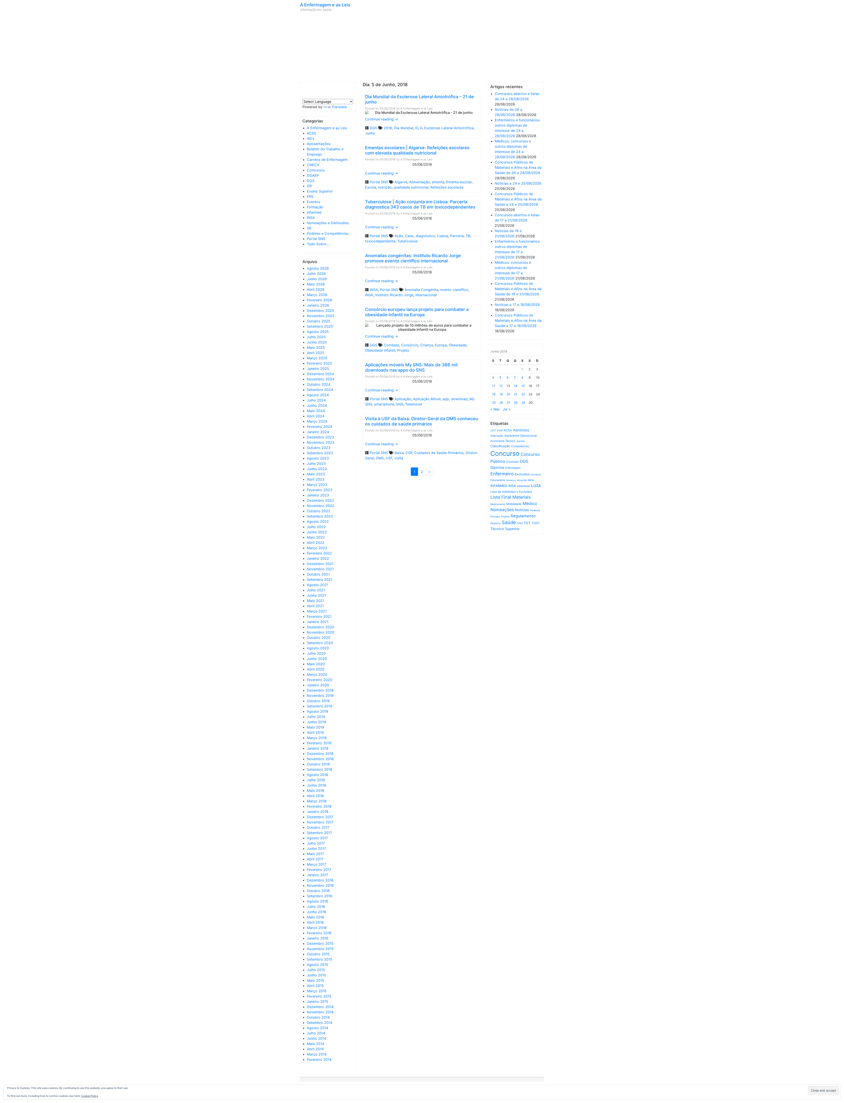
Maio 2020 (316, 664)
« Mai (494, 409)
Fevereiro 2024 (319, 426)
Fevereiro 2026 (319, 300)
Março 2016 (317, 927)
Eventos (313, 202)
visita (398, 458)
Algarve (401, 182)
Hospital (522, 480)
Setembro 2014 (319, 1022)
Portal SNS (316, 238)
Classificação (500, 446)
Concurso (505, 453)
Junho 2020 (317, 658)
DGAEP (313, 175)
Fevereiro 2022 (319, 553)
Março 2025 (317, 358)
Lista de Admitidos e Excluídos (511, 491)
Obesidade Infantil (380, 350)
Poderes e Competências (328, 233)
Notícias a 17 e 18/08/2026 (517, 304)
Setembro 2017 (319, 832)
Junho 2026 (317, 279)
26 (501, 402)
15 (523, 386)
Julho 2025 (316, 337)
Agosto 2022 (318, 521)
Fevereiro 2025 (319, 363)
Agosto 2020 (318, 648)
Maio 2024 (316, 411)
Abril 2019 (315, 732)
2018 (388, 128)
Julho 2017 (316, 843)
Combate (391, 345)
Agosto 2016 (317, 901)
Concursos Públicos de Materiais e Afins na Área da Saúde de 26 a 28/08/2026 (518, 167)
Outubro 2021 (318, 574)
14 (515, 386)
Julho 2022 (316, 527)
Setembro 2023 (320, 453)
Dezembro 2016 (320, 880)
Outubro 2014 (318, 1017)
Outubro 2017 (318, 827)
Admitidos (521, 430)
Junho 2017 (316, 848)
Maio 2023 (316, 474)
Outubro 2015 (318, 954)
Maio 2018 (315, 790)
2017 (493, 430)
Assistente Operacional (520, 435)
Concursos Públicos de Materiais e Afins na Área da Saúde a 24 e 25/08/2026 (518, 199)
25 (494, 402)
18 (494, 394)
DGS (310, 180)
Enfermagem (512, 467)
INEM (531, 480)
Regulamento (523, 516)
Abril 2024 (315, 416)
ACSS (311, 133)
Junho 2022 (317, 532)
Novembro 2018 (320, 759)
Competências (520, 446)
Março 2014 (317, 1054)
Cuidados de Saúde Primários (439, 453)
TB (468, 236)
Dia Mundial (403, 128)
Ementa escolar (459, 182)
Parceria (457, 236)
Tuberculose (407, 241)
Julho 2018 (316, 780)
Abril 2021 (315, 606)
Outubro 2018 (318, 764)
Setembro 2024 (320, 389)
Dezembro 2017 (320, 817)
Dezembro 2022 (320, 500)
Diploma (497, 467)
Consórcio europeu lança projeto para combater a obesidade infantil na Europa (417, 312)
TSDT (536, 523)
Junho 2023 (317, 469)
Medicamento (497, 504)
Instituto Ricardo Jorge (394, 295)
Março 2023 (317, 484)
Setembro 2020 (320, 643)
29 (523, 402)
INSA (311, 217)
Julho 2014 (316, 1033)
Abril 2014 (315, 1049)
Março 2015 (317, 991)
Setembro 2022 (320, 516)
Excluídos (522, 474)
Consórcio (409, 345)
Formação (315, 207)
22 (523, 394)
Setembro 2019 (319, 706)
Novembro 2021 (320, 569)
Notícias (522, 510)
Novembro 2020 (320, 632)
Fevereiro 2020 (319, 680)
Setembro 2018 (319, 769)
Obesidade (458, 345)
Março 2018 (317, 801)
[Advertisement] (422, 47)
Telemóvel (413, 404)
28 (516, 402)
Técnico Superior (505, 529)
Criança (426, 345)
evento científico (454, 289)
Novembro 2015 (320, 949)
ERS (310, 196)
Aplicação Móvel (427, 399)
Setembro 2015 (319, 959)
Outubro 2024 (318, 384)
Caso (409, 236)
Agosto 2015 (317, 964)
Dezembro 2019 (320, 690)
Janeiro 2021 (317, 622)
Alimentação (419, 182)
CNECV (313, 165)
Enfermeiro (502, 473)
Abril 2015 (315, 985)
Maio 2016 (315, 917)
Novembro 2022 (320, 505)
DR (309, 186)
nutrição (385, 187)
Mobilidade (514, 504)
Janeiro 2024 (318, 432)
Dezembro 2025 (320, 310)
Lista (536, 485)
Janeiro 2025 (318, 368)
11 (493, 386)
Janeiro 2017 (317, 875)
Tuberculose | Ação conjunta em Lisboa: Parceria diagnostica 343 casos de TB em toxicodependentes (420, 204)
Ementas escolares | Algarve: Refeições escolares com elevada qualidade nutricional (417, 150)
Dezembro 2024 (320, 374)
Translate (339, 107)
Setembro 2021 (319, 579)
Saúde (509, 522)
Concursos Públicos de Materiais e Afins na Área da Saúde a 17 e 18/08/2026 (518, 320)
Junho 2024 (317, 405)
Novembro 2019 (320, 695)
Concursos (316, 170)
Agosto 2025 (318, 331)
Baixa (399, 453)
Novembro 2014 (320, 1012)
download (459, 399)
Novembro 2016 (320, 885)
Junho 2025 (317, 342)
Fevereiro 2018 (319, 806)
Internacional (426, 295)
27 (508, 402)
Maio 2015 (315, 980)
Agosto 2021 (317, 585)
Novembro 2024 (320, 379)
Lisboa (442, 236)
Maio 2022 (316, 537)
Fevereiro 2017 (319, 869)
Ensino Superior (320, 191)
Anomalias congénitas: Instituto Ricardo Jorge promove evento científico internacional (413, 258)
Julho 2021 (316, 590)
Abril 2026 (315, 289)
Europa (441, 345)
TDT (527, 523)
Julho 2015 (316, 970)
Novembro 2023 (320, 442)
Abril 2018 (315, 796)
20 (508, 394)
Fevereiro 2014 (319, 1059)
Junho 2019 (316, 722)
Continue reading (381, 119)
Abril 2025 (315, 353)
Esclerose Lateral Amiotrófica (448, 128)
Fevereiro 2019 (319, 743)
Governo (511, 480)
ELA (418, 128)
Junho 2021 (316, 595)
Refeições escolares (447, 187)
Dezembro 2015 (320, 943)
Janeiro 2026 (318, 305)
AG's (310, 138)
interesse (523, 486)
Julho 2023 (316, 463)
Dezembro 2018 (320, 753)
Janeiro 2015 (317, 1001)
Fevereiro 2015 (319, 996)
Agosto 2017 (317, 838)
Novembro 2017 (320, 822)
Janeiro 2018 (317, 811)
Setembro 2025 (320, 326)
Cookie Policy (89, 1096)
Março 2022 (317, 548)
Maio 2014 (315, 1043)
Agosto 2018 (317, 774)
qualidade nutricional (411, 187)
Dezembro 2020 (320, 627)
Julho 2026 (316, 273)
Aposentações (319, 144)
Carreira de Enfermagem (327, 159)
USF (389, 458)
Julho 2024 (316, 400)
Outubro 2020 (318, 637)
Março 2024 (317, 421)
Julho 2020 (316, 653)
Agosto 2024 (318, 395)
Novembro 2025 (320, 316)
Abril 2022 (315, 542)
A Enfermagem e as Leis (325, 4)
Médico (530, 503)
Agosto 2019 (317, 711)
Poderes (535, 510)
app (446, 399)
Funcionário (497, 480)
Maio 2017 (315, 854)
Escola (370, 187)
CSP (409, 453)
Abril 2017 (315, 859)
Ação (399, 236)
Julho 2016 (316, 906)
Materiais (521, 497)
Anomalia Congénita (421, 289)
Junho (370, 133)
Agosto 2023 (318, 458)
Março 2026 (317, 295)
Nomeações (502, 509)
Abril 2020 (315, 669)
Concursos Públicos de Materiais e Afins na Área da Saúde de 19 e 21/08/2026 (518, 288)
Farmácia (536, 474)
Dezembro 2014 (320, 1007)
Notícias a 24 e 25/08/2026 (518, 183)
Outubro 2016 (318, 891)
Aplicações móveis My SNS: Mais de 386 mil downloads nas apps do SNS (411, 367)
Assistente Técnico (502, 441)
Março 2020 (317, 674)
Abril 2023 (315, 479)
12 (501, 386)
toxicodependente (380, 241)
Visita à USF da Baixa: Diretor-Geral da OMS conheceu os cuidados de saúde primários (421, 421)
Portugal (495, 516)
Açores (521, 441)
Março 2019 (317, 738)
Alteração (496, 435)
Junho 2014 (316, 1038)
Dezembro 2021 (320, 563)
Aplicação (403, 399)
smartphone (384, 404)
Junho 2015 (316, 975)
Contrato (512, 461)
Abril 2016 (315, 922)
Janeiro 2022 (318, 558)
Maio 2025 (316, 347)
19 (501, 394)
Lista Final (500, 497)
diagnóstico (425, 236)
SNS (399, 404)
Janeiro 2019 (317, 748)
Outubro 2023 (318, 447)
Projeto (403, 350)
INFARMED (498, 486)
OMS (380, 458)
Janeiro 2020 (318, 685)
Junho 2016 (316, 912)
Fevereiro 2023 (319, 490)
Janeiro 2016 (317, 938)
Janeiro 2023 (318, 495)
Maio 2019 (315, 727)
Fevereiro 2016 (319, 933)
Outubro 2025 (318, 321)
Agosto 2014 (317, 1028)
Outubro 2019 (318, 701)
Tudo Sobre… (318, 244)
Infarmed (314, 212)
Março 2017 (316, 864)
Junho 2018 (316, 785)
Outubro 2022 (318, 511)
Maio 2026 (316, 284)
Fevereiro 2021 (319, 616)
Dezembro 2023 (320, 437)
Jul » (507, 409)
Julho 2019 (316, 716)
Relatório (495, 523)
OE (309, 228)
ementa (438, 182)
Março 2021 (317, 611)
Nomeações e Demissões (328, 223)
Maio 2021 (315, 600)
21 (515, 394)
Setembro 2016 (319, 896)
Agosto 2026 (318, 268)
